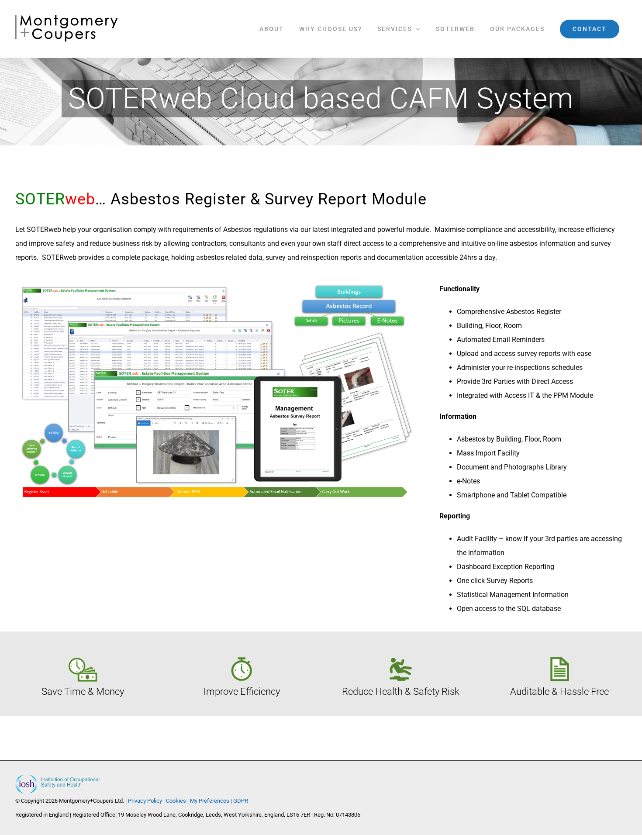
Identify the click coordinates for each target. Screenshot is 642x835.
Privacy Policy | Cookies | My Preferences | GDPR (188, 800)
